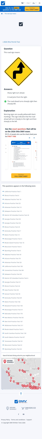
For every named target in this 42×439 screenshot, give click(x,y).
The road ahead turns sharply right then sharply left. (22, 102)
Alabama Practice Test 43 (12, 254)
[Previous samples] (30, 138)
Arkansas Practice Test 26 (12, 262)
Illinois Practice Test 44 (12, 286)
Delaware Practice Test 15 (13, 211)
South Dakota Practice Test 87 (14, 337)
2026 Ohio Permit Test (12, 42)
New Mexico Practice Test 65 (14, 317)
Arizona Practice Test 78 (12, 258)
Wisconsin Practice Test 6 (12, 247)
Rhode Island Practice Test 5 (13, 329)
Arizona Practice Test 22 (12, 203)
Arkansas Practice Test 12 (12, 207)
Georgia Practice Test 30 (12, 219)
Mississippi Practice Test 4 (13, 239)
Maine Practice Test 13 (12, 235)
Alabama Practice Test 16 (12, 199)
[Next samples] (34, 138)
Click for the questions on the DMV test (12, 9)
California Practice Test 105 (13, 266)
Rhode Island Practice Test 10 (14, 243)
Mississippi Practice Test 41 (13, 310)
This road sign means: (10, 13)
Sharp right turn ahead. (16, 93)
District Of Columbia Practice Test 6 (16, 278)
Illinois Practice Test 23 (12, 227)
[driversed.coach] (28, 408)
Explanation (9, 110)
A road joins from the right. (17, 97)
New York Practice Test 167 (13, 321)
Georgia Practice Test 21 (12, 282)
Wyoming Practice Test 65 (13, 349)
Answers (8, 89)
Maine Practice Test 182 (12, 302)
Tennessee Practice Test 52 (13, 341)
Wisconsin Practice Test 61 (13, 345)
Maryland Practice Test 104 (13, 306)
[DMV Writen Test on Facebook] (18, 414)
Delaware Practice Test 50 (13, 274)
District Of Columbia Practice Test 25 (16, 215)
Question (8, 49)
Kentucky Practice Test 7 (12, 231)
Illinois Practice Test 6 (11, 195)
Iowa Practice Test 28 (11, 290)
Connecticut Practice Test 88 (14, 270)
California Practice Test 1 (12, 191)
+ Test (28, 3)
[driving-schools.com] (11, 408)
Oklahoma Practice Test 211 (13, 325)
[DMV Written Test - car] (34, 3)
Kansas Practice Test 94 (12, 294)
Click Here (32, 9)
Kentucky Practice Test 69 (13, 298)
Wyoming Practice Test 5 (12, 251)
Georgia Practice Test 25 (12, 223)
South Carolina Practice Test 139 (15, 333)
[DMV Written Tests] (21, 393)
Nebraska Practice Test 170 (13, 314)
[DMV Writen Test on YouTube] (23, 414)
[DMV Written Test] (3, 3)
